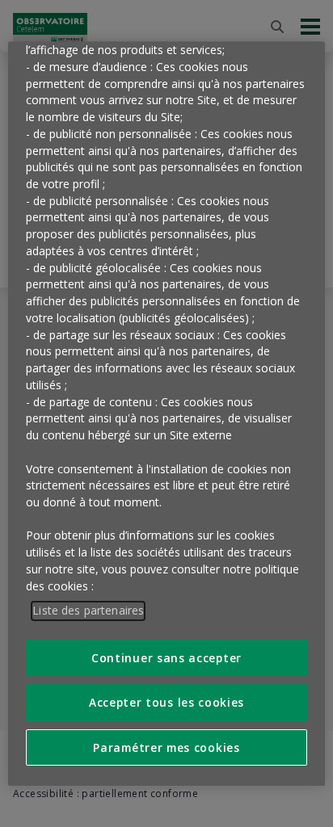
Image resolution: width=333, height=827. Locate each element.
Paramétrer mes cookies (166, 747)
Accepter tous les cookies (166, 703)
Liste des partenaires (88, 611)
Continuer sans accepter (166, 657)
